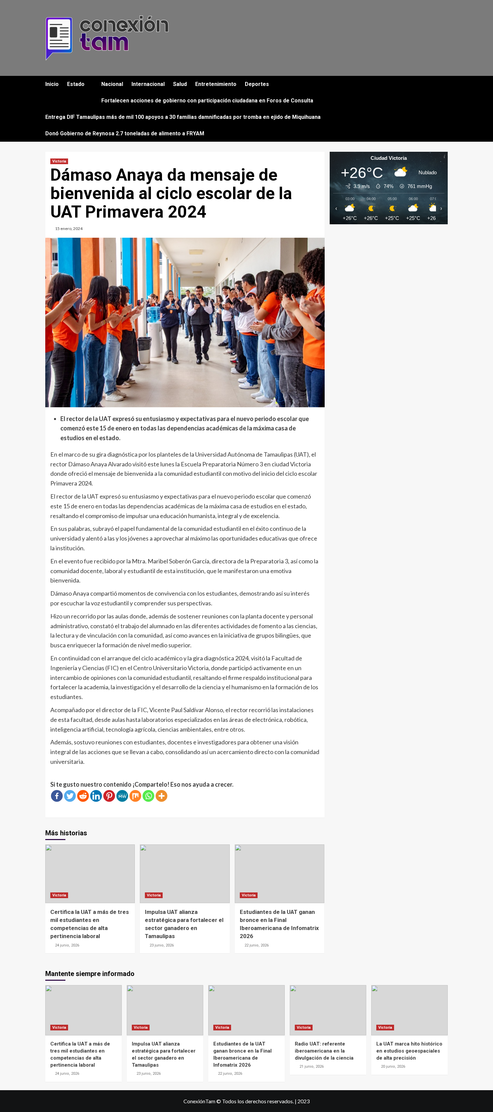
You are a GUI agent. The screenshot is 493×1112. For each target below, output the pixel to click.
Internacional (148, 84)
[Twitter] (70, 796)
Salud (180, 84)
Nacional (112, 84)
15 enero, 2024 (69, 228)
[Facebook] (57, 796)
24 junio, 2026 (67, 945)
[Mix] (135, 796)
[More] (161, 796)
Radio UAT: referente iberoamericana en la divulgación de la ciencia (324, 1051)
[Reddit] (83, 796)
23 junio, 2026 (162, 945)
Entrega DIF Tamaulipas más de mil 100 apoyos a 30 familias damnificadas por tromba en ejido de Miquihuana (183, 117)
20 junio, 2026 (393, 1066)
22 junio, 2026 (256, 945)
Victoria (59, 161)
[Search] (443, 84)
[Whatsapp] (148, 796)
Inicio (52, 84)
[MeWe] (122, 796)
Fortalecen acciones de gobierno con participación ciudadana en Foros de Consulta (207, 100)
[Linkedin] (96, 796)
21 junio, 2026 (311, 1066)
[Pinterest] (109, 796)
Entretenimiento (215, 84)
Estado (76, 84)
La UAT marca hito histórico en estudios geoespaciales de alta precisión (409, 1051)
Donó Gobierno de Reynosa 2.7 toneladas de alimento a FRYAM (124, 133)
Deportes (257, 84)
